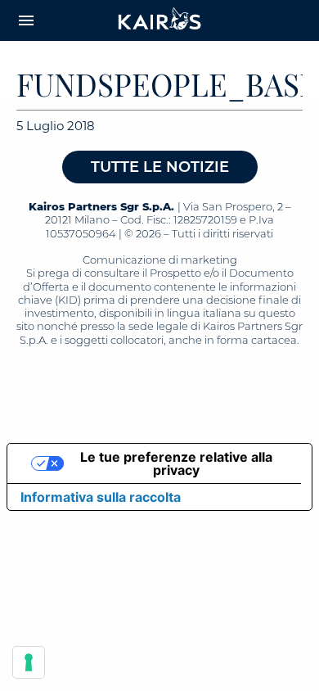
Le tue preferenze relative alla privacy (176, 463)
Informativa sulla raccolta (100, 497)
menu (26, 20)
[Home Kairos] (160, 20)
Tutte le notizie (160, 167)
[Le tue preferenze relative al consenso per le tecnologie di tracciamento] (28, 662)
